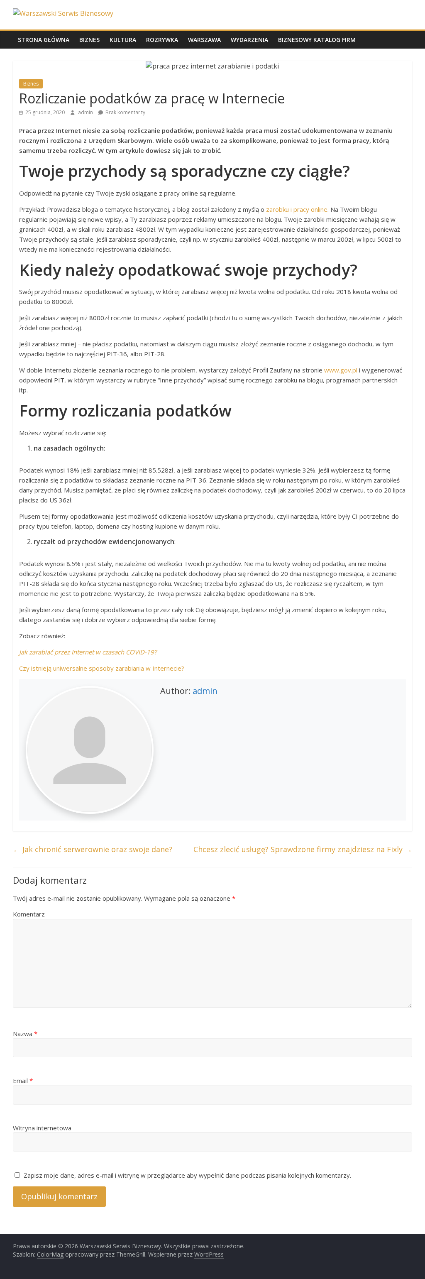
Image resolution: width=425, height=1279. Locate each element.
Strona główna (43, 40)
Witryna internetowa (42, 1128)
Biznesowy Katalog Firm (317, 40)
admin (86, 112)
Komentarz (29, 914)
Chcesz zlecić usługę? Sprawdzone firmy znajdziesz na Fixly (302, 849)
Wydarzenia (249, 40)
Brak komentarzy (124, 112)
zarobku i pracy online (296, 209)
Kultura (123, 40)
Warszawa (204, 40)
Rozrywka (162, 40)
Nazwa (25, 1033)
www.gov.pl (340, 370)
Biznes (89, 40)
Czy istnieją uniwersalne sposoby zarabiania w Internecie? (101, 668)
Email (23, 1080)
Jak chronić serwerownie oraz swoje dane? (92, 849)
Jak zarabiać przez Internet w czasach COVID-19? (87, 652)
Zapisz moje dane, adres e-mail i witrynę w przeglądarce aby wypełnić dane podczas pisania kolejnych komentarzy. (187, 1175)
